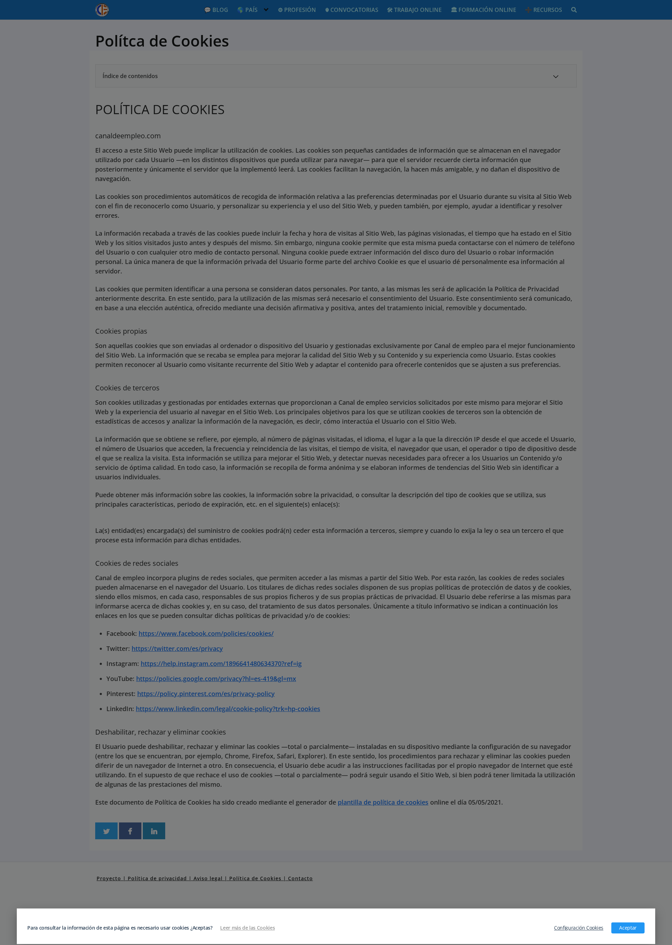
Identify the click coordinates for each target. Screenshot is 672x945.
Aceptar (627, 928)
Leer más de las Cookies (247, 928)
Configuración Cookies (578, 928)
